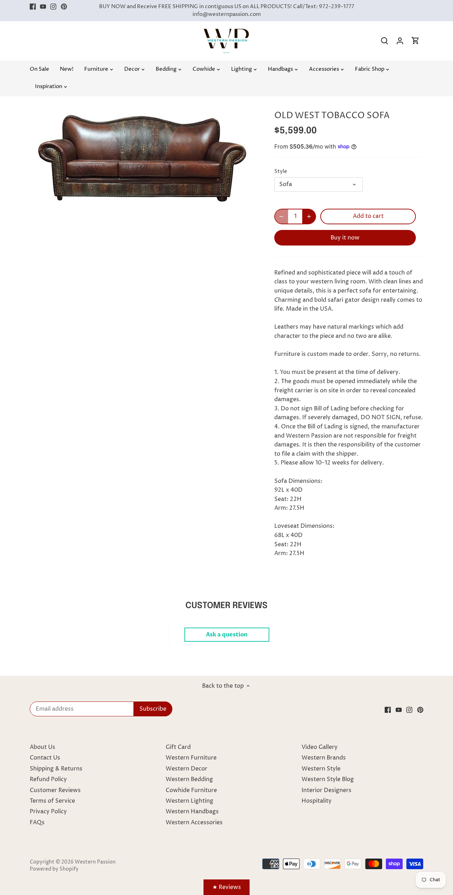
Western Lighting (189, 801)
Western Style (321, 769)
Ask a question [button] (227, 635)
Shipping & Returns (56, 769)
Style (280, 172)
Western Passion (95, 862)
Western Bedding (189, 779)
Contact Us (45, 758)
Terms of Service (52, 801)
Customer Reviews (55, 790)
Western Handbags (192, 811)
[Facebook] (33, 7)
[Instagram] (53, 7)
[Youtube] (43, 7)
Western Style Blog (328, 779)
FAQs (37, 822)
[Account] (400, 41)
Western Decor (186, 769)
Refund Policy (48, 779)
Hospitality (317, 801)
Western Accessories (194, 822)
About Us (42, 747)
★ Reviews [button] (226, 887)
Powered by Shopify (54, 869)
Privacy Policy (48, 811)
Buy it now (345, 238)
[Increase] (309, 216)
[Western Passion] (226, 32)
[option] (144, 154)
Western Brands (324, 758)
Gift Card (178, 747)
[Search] (384, 41)
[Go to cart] (415, 41)
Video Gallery (320, 747)
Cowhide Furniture (191, 790)
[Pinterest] (64, 7)
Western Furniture (191, 758)
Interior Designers (326, 790)
